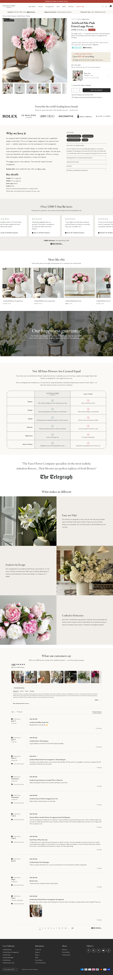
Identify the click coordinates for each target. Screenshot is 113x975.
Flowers (40, 6)
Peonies (28, 16)
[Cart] (110, 6)
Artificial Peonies (87, 136)
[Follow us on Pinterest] (98, 950)
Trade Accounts (66, 955)
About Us (64, 949)
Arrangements (50, 6)
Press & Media (66, 952)
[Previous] (4, 286)
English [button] (96, 700)
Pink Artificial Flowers (74, 140)
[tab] (97, 712)
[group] (20, 664)
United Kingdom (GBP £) (9, 969)
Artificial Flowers (21, 16)
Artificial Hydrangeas (8, 957)
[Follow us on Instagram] (93, 950)
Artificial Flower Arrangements (11, 952)
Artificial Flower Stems (74, 136)
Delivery (37, 952)
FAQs (36, 957)
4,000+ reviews (85, 19)
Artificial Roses (7, 960)
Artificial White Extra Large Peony (44, 301)
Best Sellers (32, 6)
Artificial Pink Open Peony (73, 301)
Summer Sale (80, 6)
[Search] (102, 6)
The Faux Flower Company (9, 16)
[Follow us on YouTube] (103, 950)
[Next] (108, 286)
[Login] (106, 6)
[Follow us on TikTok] (108, 950)
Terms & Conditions (40, 963)
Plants (64, 6)
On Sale (85, 140)
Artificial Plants (7, 955)
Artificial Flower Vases (8, 963)
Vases (58, 6)
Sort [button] (12, 712)
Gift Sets (71, 6)
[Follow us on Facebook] (88, 950)
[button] (17, 677)
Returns (37, 955)
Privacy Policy (38, 960)
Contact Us (38, 949)
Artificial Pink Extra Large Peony (13, 301)
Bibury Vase (41, 169)
